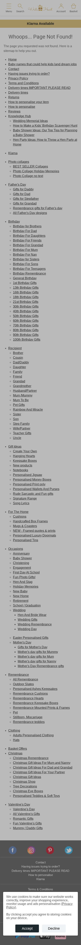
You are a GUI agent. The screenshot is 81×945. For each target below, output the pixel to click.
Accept (27, 928)
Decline (54, 928)
